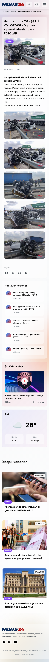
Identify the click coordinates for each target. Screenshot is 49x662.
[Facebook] (4, 642)
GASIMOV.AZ (29, 655)
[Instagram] (9, 642)
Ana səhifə (5, 11)
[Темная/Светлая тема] (29, 4)
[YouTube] (15, 642)
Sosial (13, 11)
